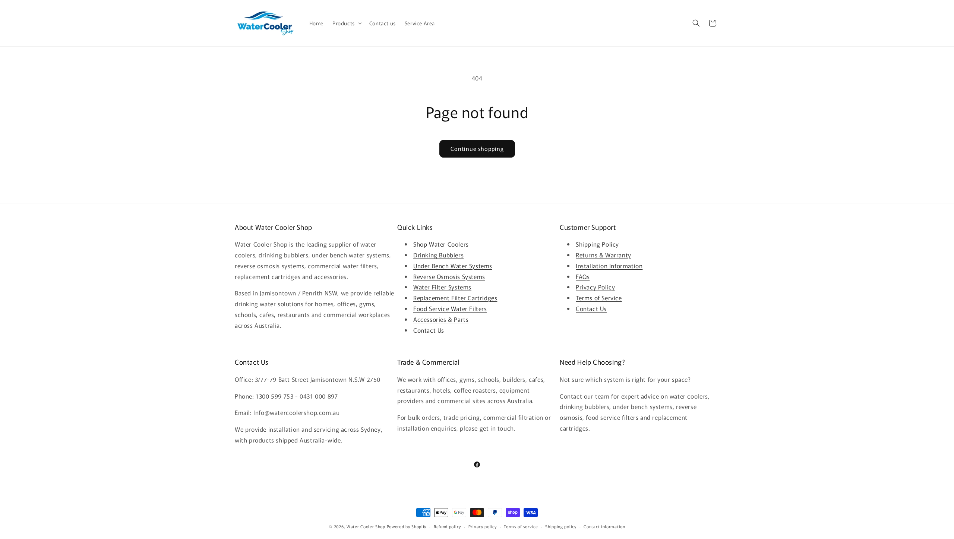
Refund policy (447, 526)
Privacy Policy (595, 286)
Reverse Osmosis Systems (449, 276)
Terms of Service (599, 297)
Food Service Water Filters (450, 308)
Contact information (604, 526)
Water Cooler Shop (366, 526)
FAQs (583, 276)
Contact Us (428, 330)
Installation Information (609, 265)
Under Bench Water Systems (452, 265)
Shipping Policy (597, 244)
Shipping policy (560, 526)
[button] (346, 23)
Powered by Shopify (407, 526)
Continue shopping (477, 148)
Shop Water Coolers (441, 244)
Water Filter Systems (442, 286)
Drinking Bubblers (438, 254)
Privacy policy (482, 526)
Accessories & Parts (440, 319)
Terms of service (521, 526)
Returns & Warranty (603, 254)
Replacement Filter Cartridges (455, 297)
